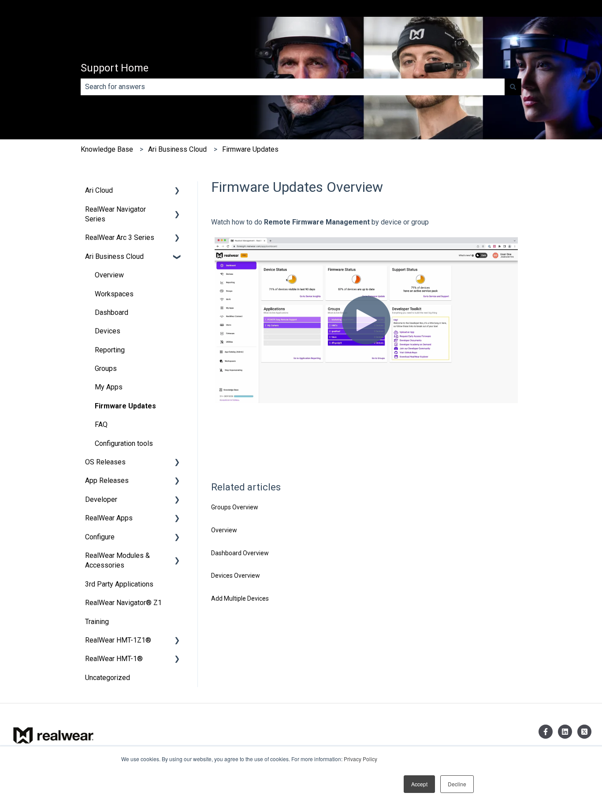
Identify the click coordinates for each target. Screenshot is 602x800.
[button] (177, 191)
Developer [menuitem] (101, 499)
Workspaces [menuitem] (114, 294)
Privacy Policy (360, 759)
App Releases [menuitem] (107, 480)
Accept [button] (419, 784)
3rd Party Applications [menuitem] (119, 584)
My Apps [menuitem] (109, 387)
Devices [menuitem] (107, 331)
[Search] (513, 87)
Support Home (115, 68)
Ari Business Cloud (177, 149)
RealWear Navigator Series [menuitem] (115, 214)
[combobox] (293, 87)
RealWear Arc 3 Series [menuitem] (119, 237)
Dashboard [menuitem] (111, 312)
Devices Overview (235, 575)
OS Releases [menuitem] (105, 462)
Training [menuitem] (97, 621)
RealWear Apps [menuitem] (109, 518)
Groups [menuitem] (106, 368)
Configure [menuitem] (100, 537)
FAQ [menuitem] (101, 424)
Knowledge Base (107, 149)
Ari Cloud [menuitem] (99, 190)
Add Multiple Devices (240, 598)
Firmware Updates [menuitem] (125, 406)
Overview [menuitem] (109, 275)
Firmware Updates (250, 149)
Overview (224, 530)
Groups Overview (234, 507)
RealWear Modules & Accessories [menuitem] (117, 560)
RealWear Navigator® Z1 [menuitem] (123, 602)
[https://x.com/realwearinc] (584, 732)
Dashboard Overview (240, 553)
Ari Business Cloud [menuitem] (114, 256)
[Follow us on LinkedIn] (565, 732)
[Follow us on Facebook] (546, 732)
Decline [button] (457, 784)
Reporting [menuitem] (110, 350)
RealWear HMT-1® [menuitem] (114, 658)
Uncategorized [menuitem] (107, 677)
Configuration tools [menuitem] (124, 443)
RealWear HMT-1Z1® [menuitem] (118, 640)
